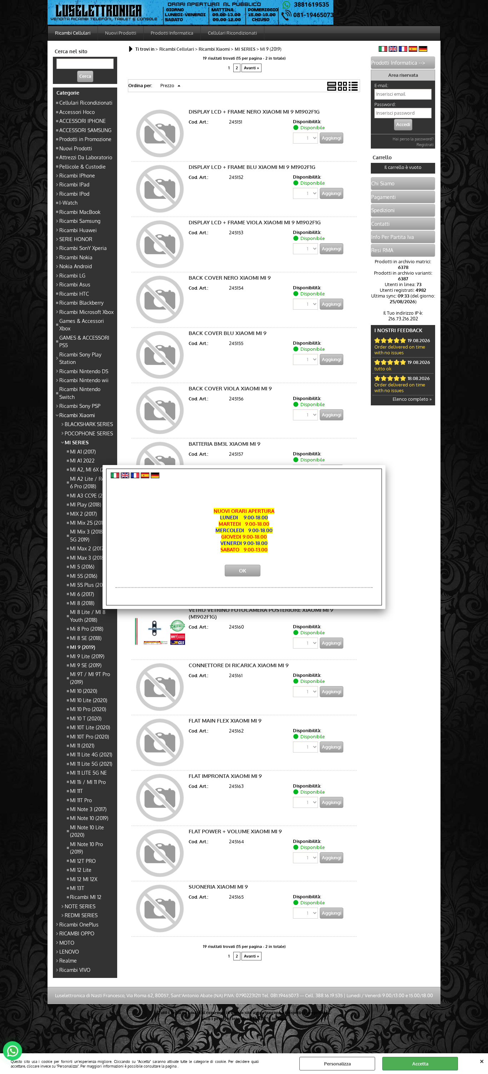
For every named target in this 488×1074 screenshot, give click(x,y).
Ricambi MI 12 (85, 897)
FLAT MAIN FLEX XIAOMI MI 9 (225, 720)
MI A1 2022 (82, 460)
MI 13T (77, 888)
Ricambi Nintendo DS (83, 371)
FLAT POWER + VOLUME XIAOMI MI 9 (235, 831)
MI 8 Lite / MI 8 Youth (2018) (87, 616)
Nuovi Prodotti (120, 33)
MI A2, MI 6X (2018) (91, 469)
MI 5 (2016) (82, 566)
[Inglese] (393, 50)
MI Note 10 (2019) (89, 818)
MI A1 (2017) (83, 451)
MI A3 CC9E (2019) (90, 495)
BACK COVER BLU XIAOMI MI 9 (228, 333)
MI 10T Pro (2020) (89, 736)
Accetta (420, 1063)
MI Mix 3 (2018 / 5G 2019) (88, 535)
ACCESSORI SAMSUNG (85, 130)
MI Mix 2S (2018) (88, 522)
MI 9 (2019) (82, 647)
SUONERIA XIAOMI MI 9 (218, 886)
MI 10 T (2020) (85, 718)
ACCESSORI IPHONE (82, 121)
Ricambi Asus (74, 284)
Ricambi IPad (74, 184)
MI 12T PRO (83, 861)
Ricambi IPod (74, 193)
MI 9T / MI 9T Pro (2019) (90, 678)
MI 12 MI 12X (83, 879)
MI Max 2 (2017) (87, 548)
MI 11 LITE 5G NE (88, 772)
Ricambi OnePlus (79, 924)
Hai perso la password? (413, 138)
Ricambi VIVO (74, 969)
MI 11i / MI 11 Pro (88, 782)
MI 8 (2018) (82, 603)
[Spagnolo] (413, 50)
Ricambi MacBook (79, 212)
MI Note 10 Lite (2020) (87, 831)
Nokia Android (75, 266)
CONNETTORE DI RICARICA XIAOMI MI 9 (239, 665)
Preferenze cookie (244, 1046)
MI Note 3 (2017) (88, 809)
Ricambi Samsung (79, 221)
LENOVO (69, 951)
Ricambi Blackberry (81, 302)
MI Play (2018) (85, 504)
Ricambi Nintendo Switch (79, 393)
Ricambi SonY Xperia (83, 248)
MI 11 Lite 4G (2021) (91, 754)
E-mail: (381, 85)
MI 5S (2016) (83, 576)
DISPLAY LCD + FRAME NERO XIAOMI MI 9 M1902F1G (254, 111)
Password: (385, 104)
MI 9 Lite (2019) (87, 656)
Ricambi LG (72, 275)
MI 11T (76, 791)
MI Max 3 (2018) (87, 557)
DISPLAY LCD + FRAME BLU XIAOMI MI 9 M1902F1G (252, 167)
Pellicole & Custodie (82, 166)
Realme (68, 960)
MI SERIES (77, 442)
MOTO (66, 942)
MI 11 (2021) (82, 745)
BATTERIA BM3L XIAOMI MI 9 (224, 443)
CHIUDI (481, 1060)
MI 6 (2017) (82, 594)
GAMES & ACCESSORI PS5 (84, 341)
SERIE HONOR (75, 239)
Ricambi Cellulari (72, 33)
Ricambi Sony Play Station (80, 358)
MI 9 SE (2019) (85, 665)
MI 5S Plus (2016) (89, 584)
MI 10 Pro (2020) (88, 709)
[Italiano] (383, 50)
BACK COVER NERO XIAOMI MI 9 (230, 277)
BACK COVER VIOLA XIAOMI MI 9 (230, 388)
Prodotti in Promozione (85, 139)
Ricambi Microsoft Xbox (86, 312)
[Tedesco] (423, 50)
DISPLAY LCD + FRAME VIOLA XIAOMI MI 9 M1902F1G (255, 222)
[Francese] (403, 50)
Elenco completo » (412, 399)
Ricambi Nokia (76, 257)
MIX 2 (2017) (83, 513)
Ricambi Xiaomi (77, 415)
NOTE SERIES (80, 906)
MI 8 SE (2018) (85, 638)
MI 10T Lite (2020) (90, 727)
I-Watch (68, 202)
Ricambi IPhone (77, 175)
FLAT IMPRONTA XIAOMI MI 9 (225, 776)
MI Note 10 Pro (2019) (86, 848)
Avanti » (251, 67)
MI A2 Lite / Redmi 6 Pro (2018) (91, 482)
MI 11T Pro (81, 800)
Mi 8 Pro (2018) (86, 628)
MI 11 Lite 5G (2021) (91, 763)
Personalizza (337, 1063)
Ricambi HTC (74, 293)
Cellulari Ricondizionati (232, 33)
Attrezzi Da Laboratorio (85, 157)
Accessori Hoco (77, 112)
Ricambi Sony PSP (79, 406)
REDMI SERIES (81, 915)
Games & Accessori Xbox (81, 324)
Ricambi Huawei (78, 230)
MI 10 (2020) (83, 691)
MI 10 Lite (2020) (88, 700)
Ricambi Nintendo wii (84, 380)
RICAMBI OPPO (76, 933)
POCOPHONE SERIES (89, 433)
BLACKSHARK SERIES (89, 424)
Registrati (425, 144)
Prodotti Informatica (172, 33)
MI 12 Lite (80, 869)
